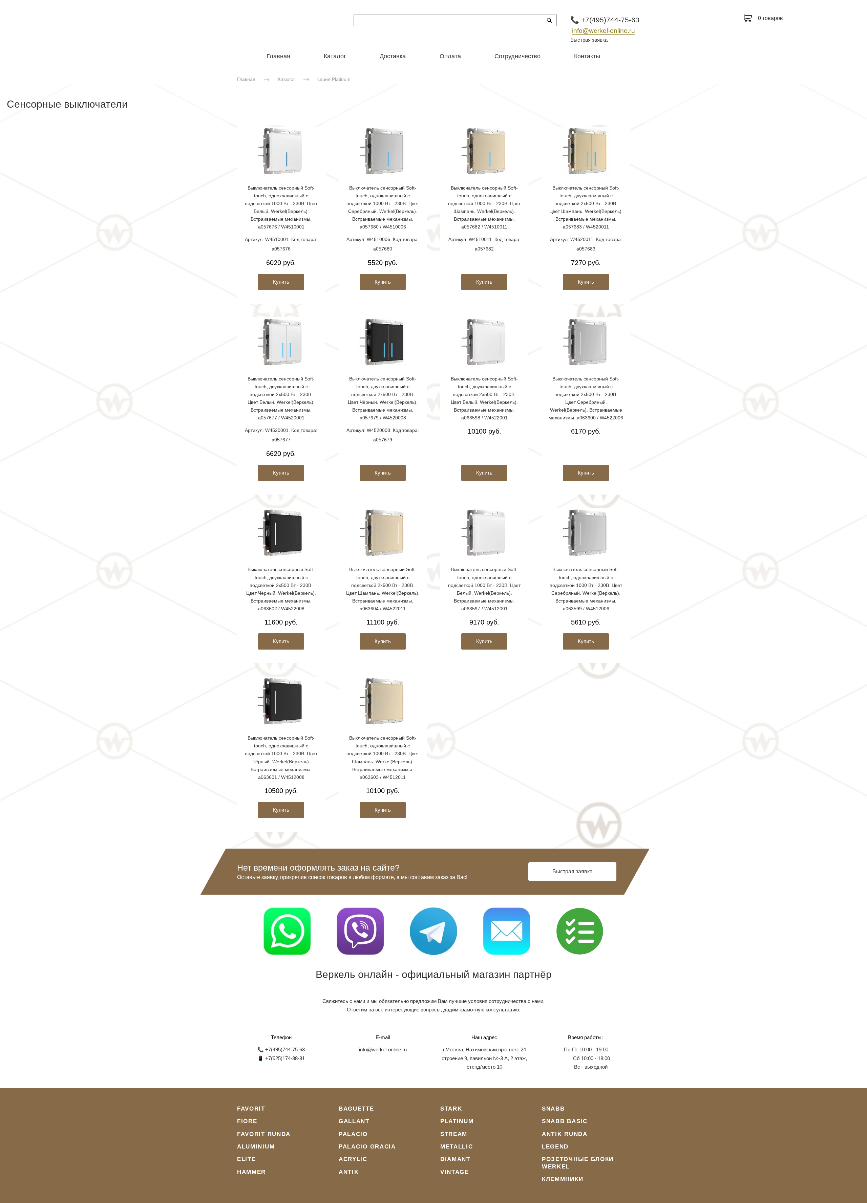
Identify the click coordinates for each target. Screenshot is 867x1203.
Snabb (553, 1109)
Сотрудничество (517, 56)
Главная (278, 56)
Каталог (335, 56)
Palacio (353, 1134)
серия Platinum (334, 79)
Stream (453, 1134)
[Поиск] (549, 20)
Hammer (251, 1172)
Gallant (354, 1121)
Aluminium (256, 1146)
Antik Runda (565, 1134)
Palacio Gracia (367, 1146)
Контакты (587, 56)
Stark (451, 1109)
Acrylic (353, 1159)
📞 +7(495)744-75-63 (604, 20)
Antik (349, 1172)
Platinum (457, 1121)
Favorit (251, 1109)
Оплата (450, 56)
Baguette (356, 1109)
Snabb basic (565, 1121)
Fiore (247, 1121)
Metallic (456, 1146)
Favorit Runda (264, 1134)
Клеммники (562, 1179)
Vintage (454, 1172)
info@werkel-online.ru (603, 30)
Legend (555, 1146)
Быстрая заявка (589, 40)
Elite (246, 1159)
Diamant (455, 1159)
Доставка (393, 56)
